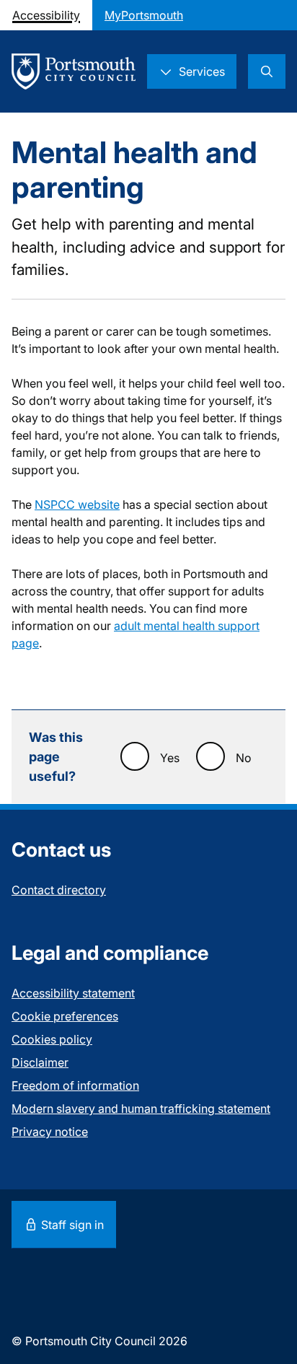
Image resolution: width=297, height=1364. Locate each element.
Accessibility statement (73, 993)
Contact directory (59, 890)
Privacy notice (50, 1131)
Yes (169, 758)
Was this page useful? (56, 757)
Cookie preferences (65, 1016)
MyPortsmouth (144, 15)
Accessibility (46, 15)
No (244, 758)
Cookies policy (52, 1039)
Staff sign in (71, 1224)
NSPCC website (77, 504)
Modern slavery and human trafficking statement (141, 1108)
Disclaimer (40, 1062)
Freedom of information (75, 1085)
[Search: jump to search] (266, 71)
